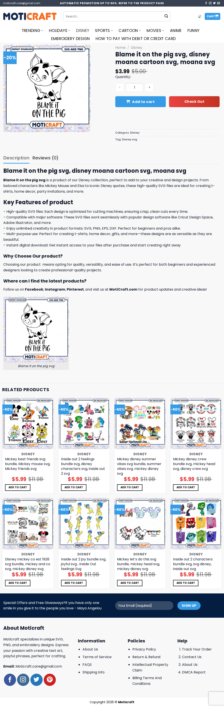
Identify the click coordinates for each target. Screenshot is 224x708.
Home (120, 47)
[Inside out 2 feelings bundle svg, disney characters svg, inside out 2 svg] (84, 423)
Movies (154, 30)
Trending (31, 30)
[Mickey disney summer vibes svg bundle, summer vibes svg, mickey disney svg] (140, 423)
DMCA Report (194, 672)
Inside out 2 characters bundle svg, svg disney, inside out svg (193, 564)
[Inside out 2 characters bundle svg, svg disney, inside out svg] (196, 523)
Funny (193, 30)
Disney (82, 30)
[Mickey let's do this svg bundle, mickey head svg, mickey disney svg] (140, 523)
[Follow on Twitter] (214, 3)
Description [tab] (16, 158)
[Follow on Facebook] (206, 3)
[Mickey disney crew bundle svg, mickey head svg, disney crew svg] (196, 423)
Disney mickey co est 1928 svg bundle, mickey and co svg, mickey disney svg (27, 564)
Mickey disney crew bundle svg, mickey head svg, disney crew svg (194, 464)
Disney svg (129, 139)
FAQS (87, 664)
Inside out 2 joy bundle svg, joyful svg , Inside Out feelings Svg (83, 564)
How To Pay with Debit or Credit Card (136, 38)
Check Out (194, 101)
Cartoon (128, 30)
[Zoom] (9, 126)
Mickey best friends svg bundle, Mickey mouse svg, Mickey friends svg (27, 464)
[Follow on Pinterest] (50, 680)
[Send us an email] (218, 3)
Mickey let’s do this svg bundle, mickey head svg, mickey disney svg (138, 564)
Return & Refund (146, 656)
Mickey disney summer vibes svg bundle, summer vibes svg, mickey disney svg (139, 466)
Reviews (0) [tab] (45, 158)
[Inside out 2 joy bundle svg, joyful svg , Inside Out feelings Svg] (84, 523)
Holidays (58, 30)
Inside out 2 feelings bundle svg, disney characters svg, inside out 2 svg (83, 466)
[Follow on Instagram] (210, 3)
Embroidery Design (70, 38)
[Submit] (166, 16)
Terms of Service (97, 656)
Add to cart (143, 101)
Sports (102, 30)
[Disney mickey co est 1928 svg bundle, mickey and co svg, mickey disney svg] (28, 523)
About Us (90, 649)
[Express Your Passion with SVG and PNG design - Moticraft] (30, 16)
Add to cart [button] (18, 487)
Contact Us (191, 656)
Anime (176, 30)
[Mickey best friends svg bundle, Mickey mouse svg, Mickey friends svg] (28, 423)
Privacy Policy (144, 649)
